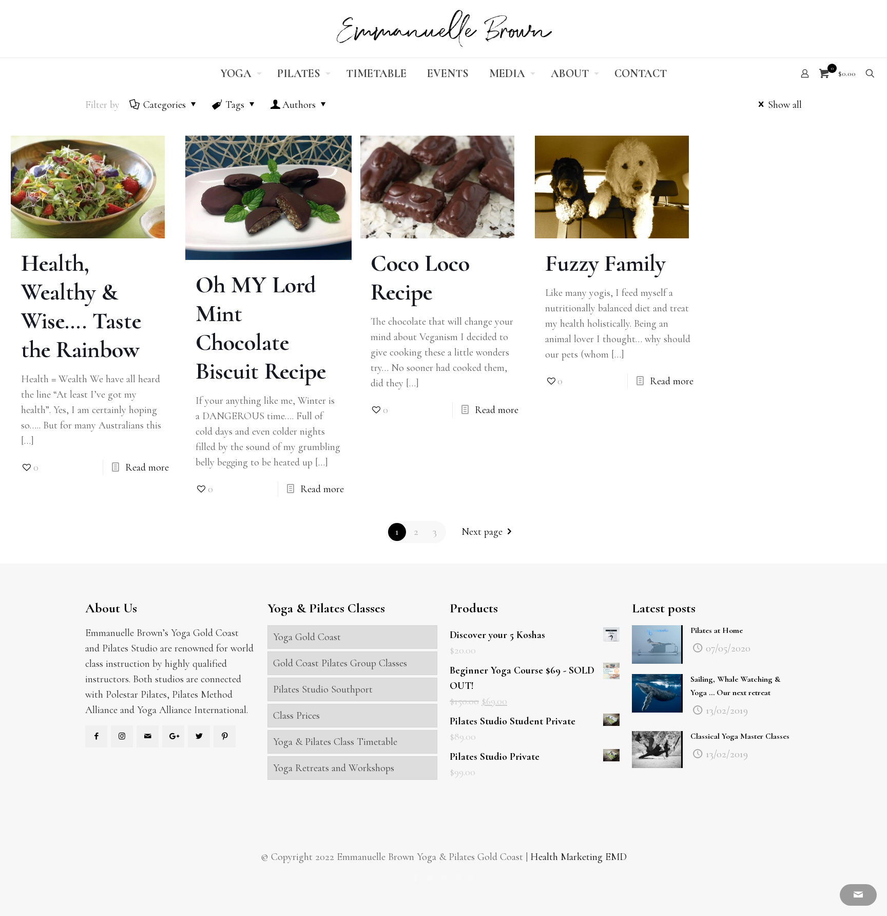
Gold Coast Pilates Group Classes (340, 663)
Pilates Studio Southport (323, 689)
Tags (234, 105)
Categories (164, 105)
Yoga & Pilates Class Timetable (335, 742)
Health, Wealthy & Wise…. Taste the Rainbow (81, 306)
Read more (147, 467)
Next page (482, 532)
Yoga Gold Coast (307, 637)
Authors (299, 105)
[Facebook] (416, 878)
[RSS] (471, 878)
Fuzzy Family (605, 263)
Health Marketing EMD (578, 857)
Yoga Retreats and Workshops (333, 768)
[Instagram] (457, 878)
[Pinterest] (443, 878)
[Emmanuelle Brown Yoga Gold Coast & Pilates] (443, 29)
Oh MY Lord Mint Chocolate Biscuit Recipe (261, 327)
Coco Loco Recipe (420, 277)
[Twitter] (430, 878)
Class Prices (296, 715)
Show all (785, 105)
